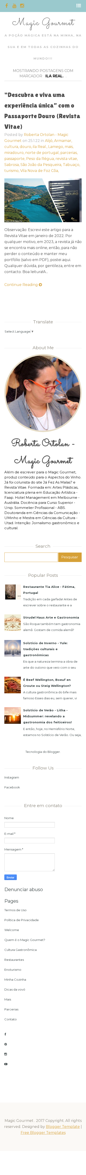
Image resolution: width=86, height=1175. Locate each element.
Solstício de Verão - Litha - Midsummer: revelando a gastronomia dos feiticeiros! (47, 716)
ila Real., (40, 146)
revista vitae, (66, 158)
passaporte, (15, 158)
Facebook (12, 787)
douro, (26, 146)
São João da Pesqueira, (41, 164)
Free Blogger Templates (43, 1132)
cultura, (12, 146)
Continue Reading (21, 284)
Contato (10, 1019)
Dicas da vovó (14, 989)
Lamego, (56, 146)
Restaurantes (14, 960)
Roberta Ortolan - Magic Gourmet (43, 452)
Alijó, (49, 140)
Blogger (53, 752)
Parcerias (11, 1009)
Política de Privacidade (21, 920)
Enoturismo (12, 969)
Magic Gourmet (43, 23)
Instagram (11, 777)
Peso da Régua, (40, 158)
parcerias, (69, 152)
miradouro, (14, 152)
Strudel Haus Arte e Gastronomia (51, 617)
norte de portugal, (42, 152)
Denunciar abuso (23, 889)
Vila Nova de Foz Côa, (39, 170)
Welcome (11, 930)
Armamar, (63, 140)
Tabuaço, (71, 164)
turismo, (12, 170)
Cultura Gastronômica (20, 950)
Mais (7, 999)
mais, (69, 146)
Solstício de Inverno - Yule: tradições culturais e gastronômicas (45, 649)
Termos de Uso (15, 910)
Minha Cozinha (15, 979)
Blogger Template (63, 1126)
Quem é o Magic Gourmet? (24, 940)
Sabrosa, (12, 164)
